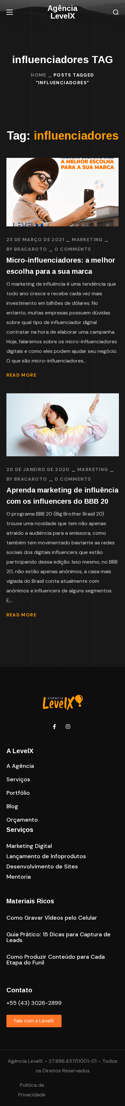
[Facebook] (54, 726)
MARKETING (87, 239)
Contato (19, 990)
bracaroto (30, 249)
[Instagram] (68, 726)
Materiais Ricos (30, 901)
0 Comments (72, 249)
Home (38, 75)
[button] (116, 12)
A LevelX (19, 750)
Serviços (19, 829)
